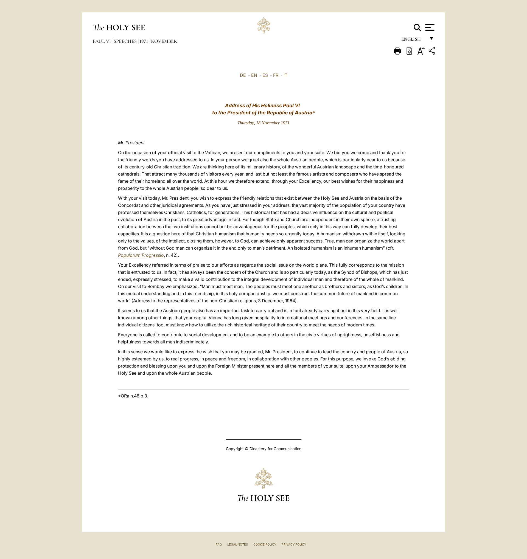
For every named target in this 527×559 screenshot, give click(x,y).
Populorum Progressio (141, 255)
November (164, 41)
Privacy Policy (294, 544)
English (413, 40)
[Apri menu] (429, 27)
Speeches (126, 41)
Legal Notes (237, 544)
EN (254, 75)
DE (243, 75)
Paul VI (102, 41)
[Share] (432, 52)
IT (285, 75)
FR (275, 75)
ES (265, 75)
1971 (144, 41)
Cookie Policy (264, 544)
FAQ (219, 544)
